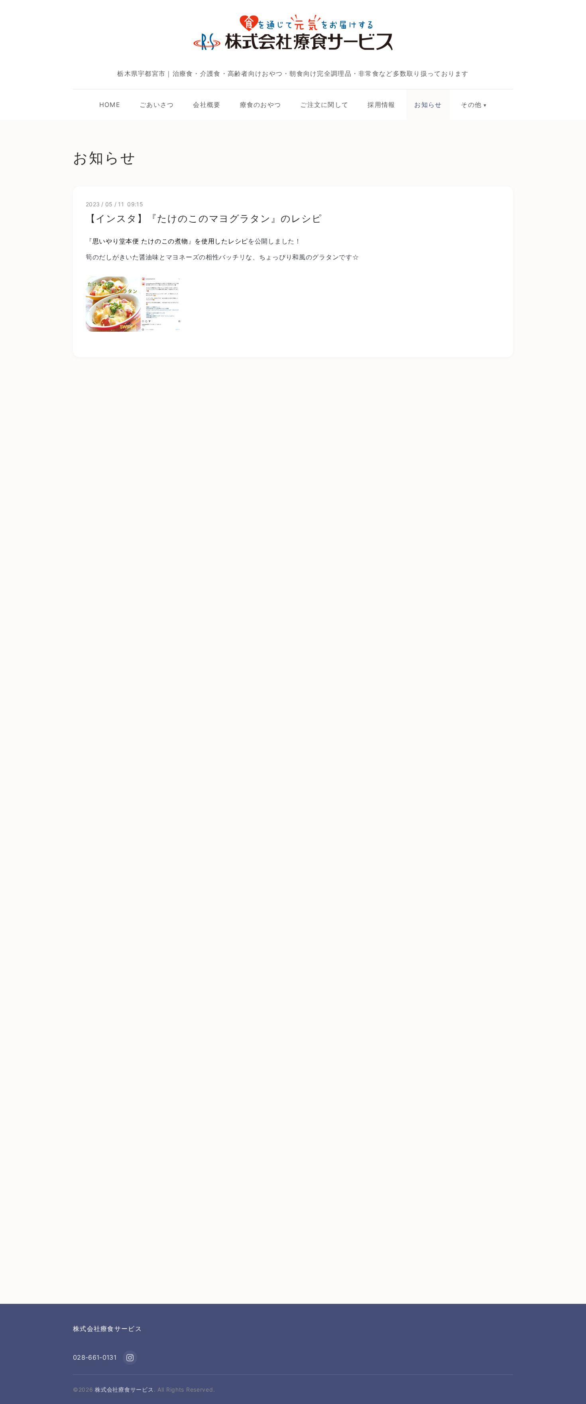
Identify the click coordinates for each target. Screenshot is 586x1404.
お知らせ (428, 105)
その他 (471, 105)
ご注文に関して (324, 105)
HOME (109, 105)
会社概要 (206, 105)
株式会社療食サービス (107, 1329)
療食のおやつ (260, 105)
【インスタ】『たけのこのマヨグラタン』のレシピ (204, 218)
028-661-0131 (94, 1357)
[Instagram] (130, 1358)
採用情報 (381, 105)
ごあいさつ (157, 105)
